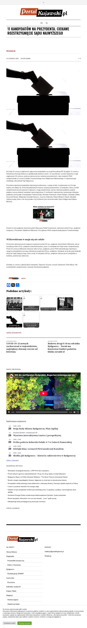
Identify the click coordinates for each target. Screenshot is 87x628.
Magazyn (9, 595)
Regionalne (10, 51)
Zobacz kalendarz (12, 460)
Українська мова (13, 604)
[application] (43, 393)
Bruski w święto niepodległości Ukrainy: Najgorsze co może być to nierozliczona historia (37, 480)
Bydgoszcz (10, 569)
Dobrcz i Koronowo (14, 565)
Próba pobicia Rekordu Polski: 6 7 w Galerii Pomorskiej (42, 442)
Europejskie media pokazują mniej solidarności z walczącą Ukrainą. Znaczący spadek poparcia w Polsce (43, 483)
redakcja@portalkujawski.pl (54, 551)
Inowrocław (10, 578)
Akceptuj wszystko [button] (24, 623)
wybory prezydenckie (13, 333)
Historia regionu (12, 600)
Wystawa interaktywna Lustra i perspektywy (37, 435)
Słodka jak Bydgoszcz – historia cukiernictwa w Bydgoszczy (44, 455)
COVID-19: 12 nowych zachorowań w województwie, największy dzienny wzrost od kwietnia (22, 347)
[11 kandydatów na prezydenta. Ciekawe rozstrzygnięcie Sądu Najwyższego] (43, 90)
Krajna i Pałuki (11, 591)
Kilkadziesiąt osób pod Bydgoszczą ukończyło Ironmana (26, 501)
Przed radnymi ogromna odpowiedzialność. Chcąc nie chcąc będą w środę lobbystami (37, 474)
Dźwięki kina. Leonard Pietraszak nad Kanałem (38, 449)
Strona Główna (11, 552)
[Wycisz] (74, 412)
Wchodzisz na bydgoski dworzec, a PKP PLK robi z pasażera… (29, 471)
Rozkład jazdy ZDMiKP (15, 574)
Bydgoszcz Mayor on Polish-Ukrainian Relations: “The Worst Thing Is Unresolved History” (38, 477)
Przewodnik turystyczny (15, 561)
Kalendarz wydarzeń (13, 587)
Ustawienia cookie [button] (9, 623)
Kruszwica (11, 582)
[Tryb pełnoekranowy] (78, 412)
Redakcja (48, 556)
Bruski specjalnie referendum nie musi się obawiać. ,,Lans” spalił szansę (32, 498)
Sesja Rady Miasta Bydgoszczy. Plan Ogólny (35, 428)
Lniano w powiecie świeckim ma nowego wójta (23, 486)
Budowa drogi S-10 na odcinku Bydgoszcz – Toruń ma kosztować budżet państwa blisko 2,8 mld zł (64, 347)
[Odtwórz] (9, 412)
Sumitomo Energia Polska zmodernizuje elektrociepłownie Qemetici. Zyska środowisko (37, 495)
